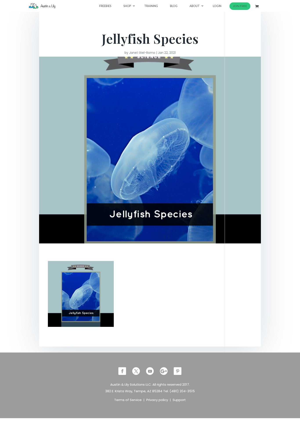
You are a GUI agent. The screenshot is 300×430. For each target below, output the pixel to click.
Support (179, 400)
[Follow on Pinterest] (177, 371)
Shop (127, 6)
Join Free (240, 6)
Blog (173, 6)
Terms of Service (128, 400)
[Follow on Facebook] (122, 371)
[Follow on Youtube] (150, 371)
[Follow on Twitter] (136, 371)
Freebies (105, 6)
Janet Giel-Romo (142, 52)
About (195, 6)
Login (217, 6)
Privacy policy (157, 400)
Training (151, 6)
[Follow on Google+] (164, 371)
